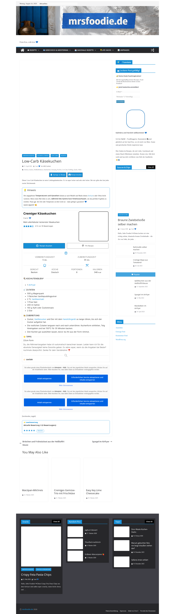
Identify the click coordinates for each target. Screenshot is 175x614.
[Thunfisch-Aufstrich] (75, 544)
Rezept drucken (76, 175)
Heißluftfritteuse (38, 170)
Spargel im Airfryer (100, 441)
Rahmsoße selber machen (140, 248)
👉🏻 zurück (28, 359)
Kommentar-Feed (122, 336)
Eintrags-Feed (120, 332)
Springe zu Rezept (58, 175)
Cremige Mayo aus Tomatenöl (140, 261)
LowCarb (65, 170)
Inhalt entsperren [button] (44, 378)
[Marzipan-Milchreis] (34, 459)
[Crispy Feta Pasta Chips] (41, 546)
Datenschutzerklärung (112, 611)
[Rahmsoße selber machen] (123, 250)
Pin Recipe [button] (89, 246)
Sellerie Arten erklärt (139, 560)
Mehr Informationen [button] (66, 385)
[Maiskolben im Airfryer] (125, 308)
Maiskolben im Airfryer (140, 307)
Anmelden (119, 328)
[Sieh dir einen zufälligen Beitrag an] (152, 50)
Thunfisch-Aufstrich (93, 542)
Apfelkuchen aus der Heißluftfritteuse (143, 282)
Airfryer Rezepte (28, 155)
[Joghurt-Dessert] (75, 531)
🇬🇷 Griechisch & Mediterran (55, 50)
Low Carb (55, 155)
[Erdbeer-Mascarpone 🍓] (75, 556)
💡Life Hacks (105, 50)
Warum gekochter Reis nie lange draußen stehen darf (141, 545)
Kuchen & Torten (42, 155)
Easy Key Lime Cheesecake (94, 492)
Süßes (80, 170)
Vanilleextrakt (38, 299)
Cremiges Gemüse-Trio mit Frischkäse (64, 492)
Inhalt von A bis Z (133, 611)
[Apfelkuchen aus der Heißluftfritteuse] (125, 283)
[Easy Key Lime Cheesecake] (98, 459)
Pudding (70, 170)
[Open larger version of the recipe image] (93, 226)
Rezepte (63, 155)
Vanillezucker (40, 319)
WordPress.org (121, 339)
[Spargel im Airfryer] (125, 296)
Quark (75, 170)
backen (31, 170)
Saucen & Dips (123, 214)
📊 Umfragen (123, 50)
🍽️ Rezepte (32, 50)
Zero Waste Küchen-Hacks (139, 530)
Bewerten (40, 430)
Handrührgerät (69, 319)
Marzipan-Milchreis (32, 490)
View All (151, 167)
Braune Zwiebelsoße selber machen (131, 222)
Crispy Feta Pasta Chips (36, 574)
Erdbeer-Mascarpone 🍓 (94, 554)
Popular (137, 274)
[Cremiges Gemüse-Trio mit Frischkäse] (66, 459)
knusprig (53, 170)
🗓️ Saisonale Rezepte (84, 50)
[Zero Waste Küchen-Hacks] (121, 532)
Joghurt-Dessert (91, 530)
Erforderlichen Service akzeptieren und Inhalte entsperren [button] (87, 378)
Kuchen (59, 170)
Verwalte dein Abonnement (147, 611)
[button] (38, 50)
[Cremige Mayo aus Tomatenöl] (123, 263)
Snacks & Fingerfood (43, 569)
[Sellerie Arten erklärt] (121, 561)
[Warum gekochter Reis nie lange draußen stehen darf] (121, 547)
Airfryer (26, 170)
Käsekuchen (47, 170)
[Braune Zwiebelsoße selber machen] (135, 191)
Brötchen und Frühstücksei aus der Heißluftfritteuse (43, 443)
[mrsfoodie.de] (87, 8)
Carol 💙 (37, 166)
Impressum (123, 611)
